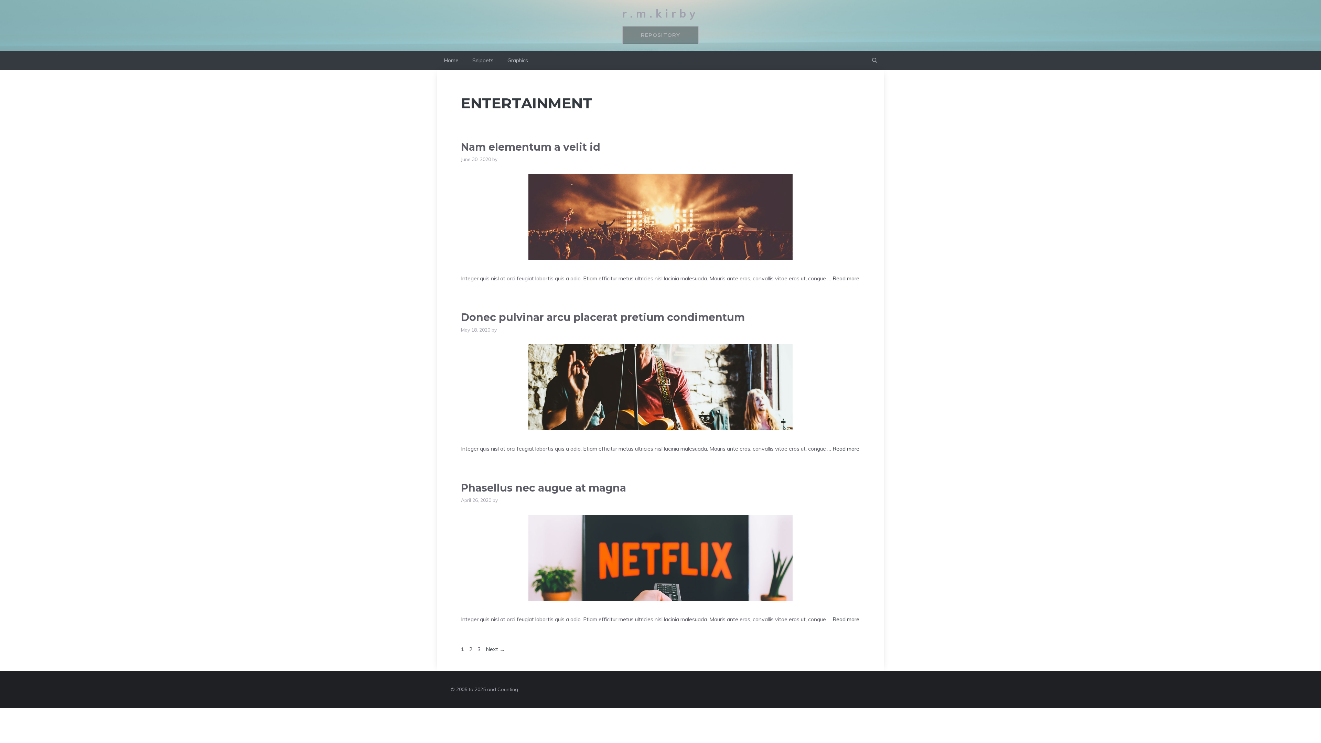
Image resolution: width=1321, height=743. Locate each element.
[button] (874, 60)
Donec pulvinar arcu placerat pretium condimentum (603, 317)
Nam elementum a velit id (530, 147)
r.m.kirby (660, 13)
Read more (846, 278)
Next (495, 649)
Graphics (517, 60)
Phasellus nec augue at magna (543, 488)
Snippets (483, 60)
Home (451, 60)
